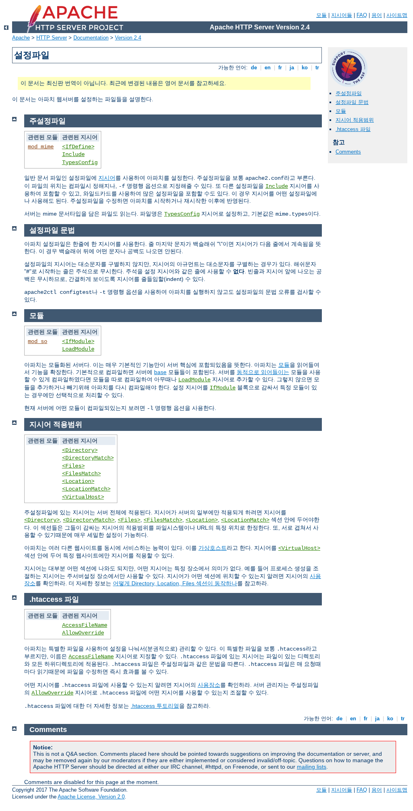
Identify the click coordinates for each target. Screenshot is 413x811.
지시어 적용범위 (355, 120)
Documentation (90, 38)
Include (73, 154)
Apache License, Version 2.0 (91, 797)
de (254, 67)
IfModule (223, 388)
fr (280, 67)
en (267, 67)
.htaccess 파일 (353, 129)
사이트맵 (396, 15)
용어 (376, 15)
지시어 (106, 178)
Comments (348, 152)
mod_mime (41, 146)
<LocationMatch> (86, 489)
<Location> (78, 481)
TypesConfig (80, 162)
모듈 (321, 15)
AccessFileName (84, 625)
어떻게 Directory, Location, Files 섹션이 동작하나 (175, 583)
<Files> (73, 466)
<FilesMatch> (81, 473)
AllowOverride (83, 633)
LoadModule (78, 349)
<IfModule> (78, 341)
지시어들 (341, 15)
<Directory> (80, 450)
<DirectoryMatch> (88, 458)
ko (304, 67)
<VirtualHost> (83, 497)
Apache (21, 38)
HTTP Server (51, 38)
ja (292, 67)
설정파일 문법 (352, 102)
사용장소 (209, 685)
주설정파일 (349, 93)
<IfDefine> (78, 146)
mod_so (37, 341)
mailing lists (311, 766)
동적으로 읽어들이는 (263, 372)
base (160, 372)
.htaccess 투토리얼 (155, 706)
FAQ (362, 15)
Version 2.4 (128, 38)
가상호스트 (212, 548)
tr (317, 67)
